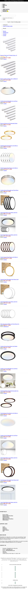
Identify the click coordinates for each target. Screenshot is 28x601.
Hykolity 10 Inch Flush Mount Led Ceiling (8, 346)
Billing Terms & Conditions (8, 518)
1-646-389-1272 (9, 549)
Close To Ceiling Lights (7, 26)
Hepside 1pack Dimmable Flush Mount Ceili (9, 279)
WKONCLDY (5, 32)
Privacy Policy (5, 514)
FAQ (3, 6)
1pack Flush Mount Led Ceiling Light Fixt (8, 502)
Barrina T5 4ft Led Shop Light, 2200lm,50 (9, 78)
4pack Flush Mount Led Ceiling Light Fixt (8, 212)
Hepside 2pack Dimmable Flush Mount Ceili (9, 480)
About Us (5, 5)
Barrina (4, 31)
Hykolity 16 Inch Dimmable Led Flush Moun (9, 190)
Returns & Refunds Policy (8, 515)
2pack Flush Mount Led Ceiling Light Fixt (8, 301)
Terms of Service (6, 517)
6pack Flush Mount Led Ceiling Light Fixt (8, 234)
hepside (4, 34)
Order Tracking (6, 9)
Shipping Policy (6, 516)
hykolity (4, 35)
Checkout (5, 11)
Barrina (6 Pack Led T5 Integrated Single (8, 123)
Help (4, 7)
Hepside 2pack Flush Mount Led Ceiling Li (9, 145)
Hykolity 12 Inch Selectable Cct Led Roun (8, 101)
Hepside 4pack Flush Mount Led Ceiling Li (9, 167)
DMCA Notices (6, 519)
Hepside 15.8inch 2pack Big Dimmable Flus (9, 390)
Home (4, 4)
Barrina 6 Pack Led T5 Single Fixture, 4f (8, 55)
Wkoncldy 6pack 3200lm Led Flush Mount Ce (9, 324)
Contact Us (5, 10)
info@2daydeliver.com (10, 550)
